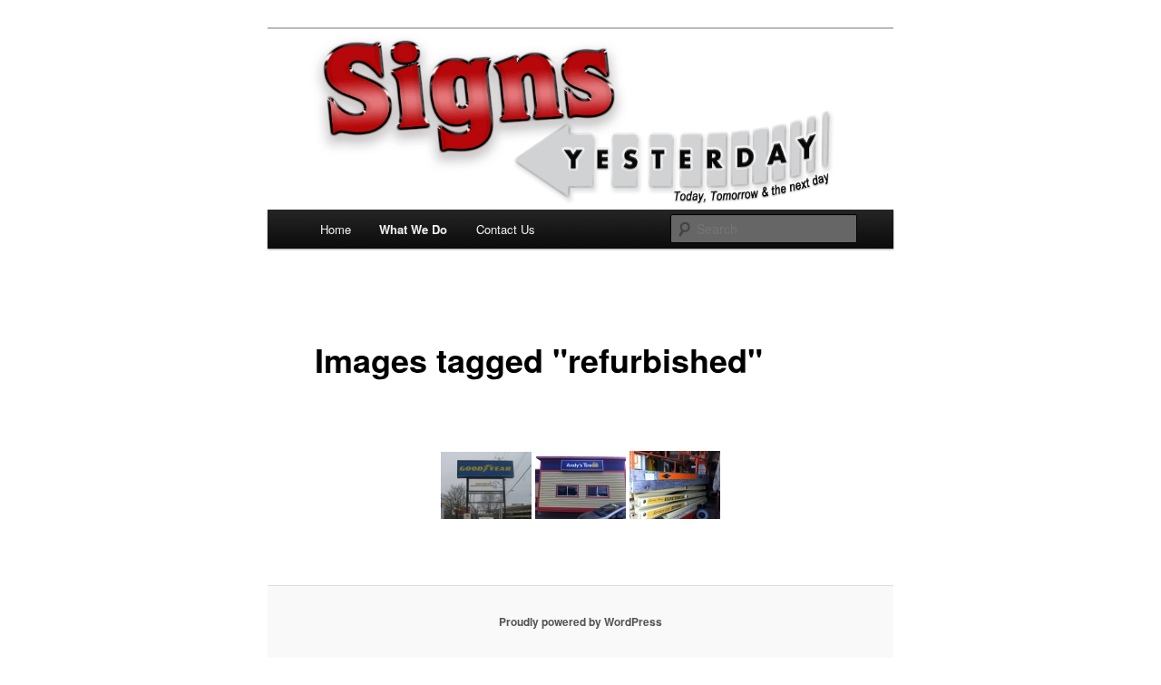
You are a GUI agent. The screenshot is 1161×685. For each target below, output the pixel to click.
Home (335, 229)
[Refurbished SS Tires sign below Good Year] (486, 485)
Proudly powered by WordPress (580, 621)
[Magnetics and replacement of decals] (674, 485)
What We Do (413, 229)
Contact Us (505, 229)
